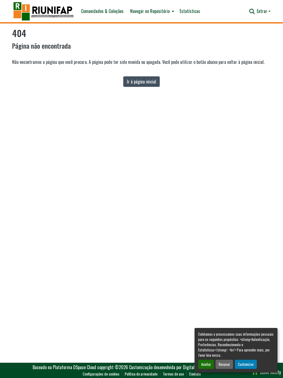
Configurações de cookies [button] (101, 374)
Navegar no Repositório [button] (150, 11)
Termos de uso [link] (173, 374)
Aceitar (206, 364)
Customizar (246, 364)
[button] (43, 11)
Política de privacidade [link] (141, 374)
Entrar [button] (262, 11)
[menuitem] (151, 11)
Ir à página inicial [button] (141, 81)
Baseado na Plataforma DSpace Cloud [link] (64, 367)
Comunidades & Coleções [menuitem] (102, 11)
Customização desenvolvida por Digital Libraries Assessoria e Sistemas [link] (189, 367)
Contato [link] (195, 374)
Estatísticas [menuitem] (190, 11)
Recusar (224, 364)
